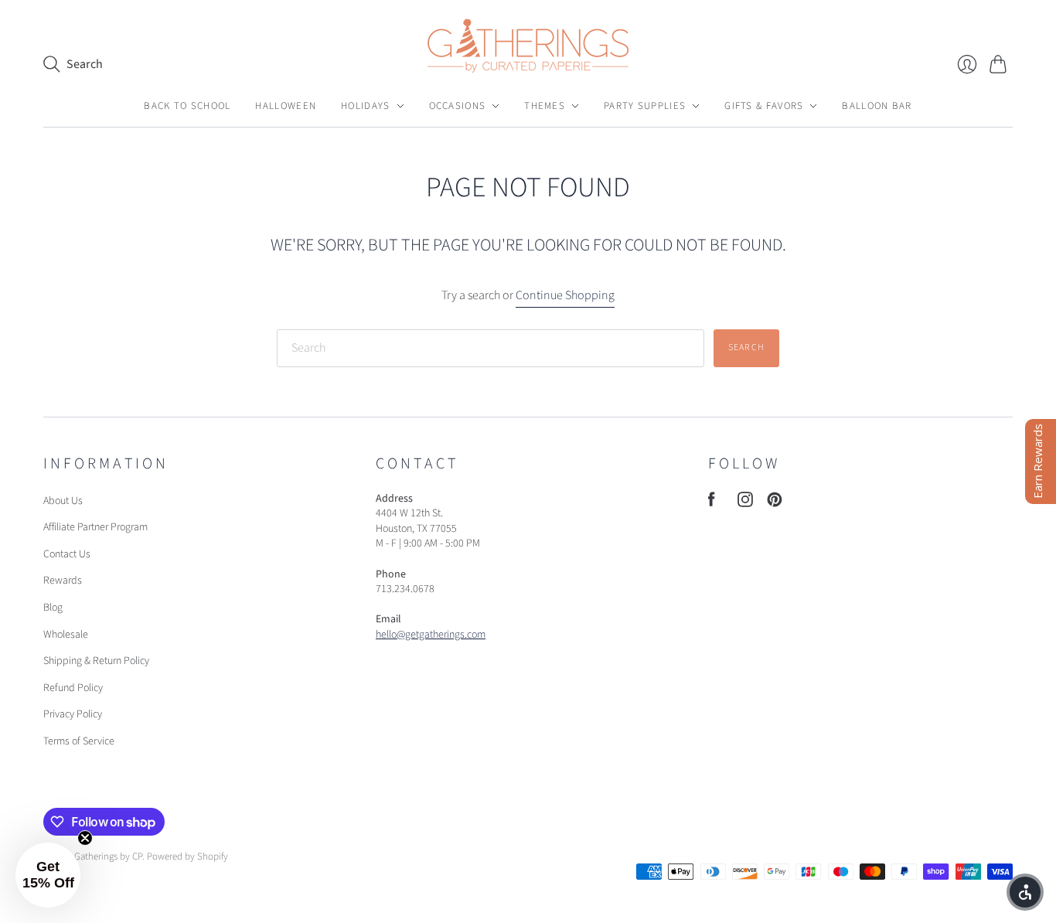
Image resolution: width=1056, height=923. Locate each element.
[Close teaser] (85, 838)
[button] (47, 875)
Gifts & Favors (763, 106)
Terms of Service (78, 741)
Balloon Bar (876, 106)
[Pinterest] (774, 503)
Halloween (285, 106)
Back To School (187, 106)
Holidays (365, 106)
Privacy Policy (72, 714)
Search (746, 347)
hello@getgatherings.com (430, 634)
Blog (53, 607)
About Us (63, 501)
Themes (544, 106)
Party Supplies (645, 106)
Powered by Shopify (187, 856)
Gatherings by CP (108, 856)
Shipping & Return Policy (96, 661)
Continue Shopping (565, 295)
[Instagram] (745, 503)
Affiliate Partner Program (95, 527)
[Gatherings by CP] (528, 46)
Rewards (62, 580)
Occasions (457, 106)
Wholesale (65, 634)
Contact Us (66, 554)
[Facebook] (711, 503)
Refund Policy (73, 688)
